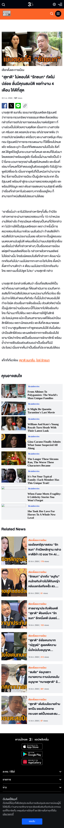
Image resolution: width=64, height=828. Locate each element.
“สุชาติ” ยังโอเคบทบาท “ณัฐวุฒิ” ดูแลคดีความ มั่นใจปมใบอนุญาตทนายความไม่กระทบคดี (42, 645)
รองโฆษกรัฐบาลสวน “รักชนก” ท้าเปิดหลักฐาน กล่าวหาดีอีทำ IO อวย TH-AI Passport (44, 549)
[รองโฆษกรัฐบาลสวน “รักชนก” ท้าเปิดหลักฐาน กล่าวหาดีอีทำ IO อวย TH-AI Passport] (14, 551)
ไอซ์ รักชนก (43, 360)
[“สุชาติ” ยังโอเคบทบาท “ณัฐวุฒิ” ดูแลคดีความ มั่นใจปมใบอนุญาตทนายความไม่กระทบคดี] (14, 646)
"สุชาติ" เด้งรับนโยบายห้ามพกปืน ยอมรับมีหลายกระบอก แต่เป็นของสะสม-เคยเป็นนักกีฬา (44, 709)
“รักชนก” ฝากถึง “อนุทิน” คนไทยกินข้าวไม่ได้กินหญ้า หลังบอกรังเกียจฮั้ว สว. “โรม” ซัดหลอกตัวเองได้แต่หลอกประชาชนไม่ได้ (44, 581)
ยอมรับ (32, 821)
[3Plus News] (9, 14)
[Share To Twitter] (11, 105)
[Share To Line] (18, 105)
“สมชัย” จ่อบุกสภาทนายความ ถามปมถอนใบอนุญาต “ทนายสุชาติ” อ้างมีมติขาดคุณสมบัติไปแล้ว (44, 677)
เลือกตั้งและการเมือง (37, 540)
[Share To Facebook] (4, 105)
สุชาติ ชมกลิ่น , (27, 360)
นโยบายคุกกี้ (8, 814)
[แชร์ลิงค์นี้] (25, 105)
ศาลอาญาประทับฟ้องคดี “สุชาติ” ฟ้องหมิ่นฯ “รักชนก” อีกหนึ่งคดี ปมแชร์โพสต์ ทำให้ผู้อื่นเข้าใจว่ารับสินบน (44, 613)
